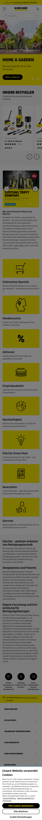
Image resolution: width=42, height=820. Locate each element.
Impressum (7, 801)
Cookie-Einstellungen (21, 817)
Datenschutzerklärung (25, 798)
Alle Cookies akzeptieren (20, 805)
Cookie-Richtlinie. (9, 798)
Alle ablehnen (21, 811)
